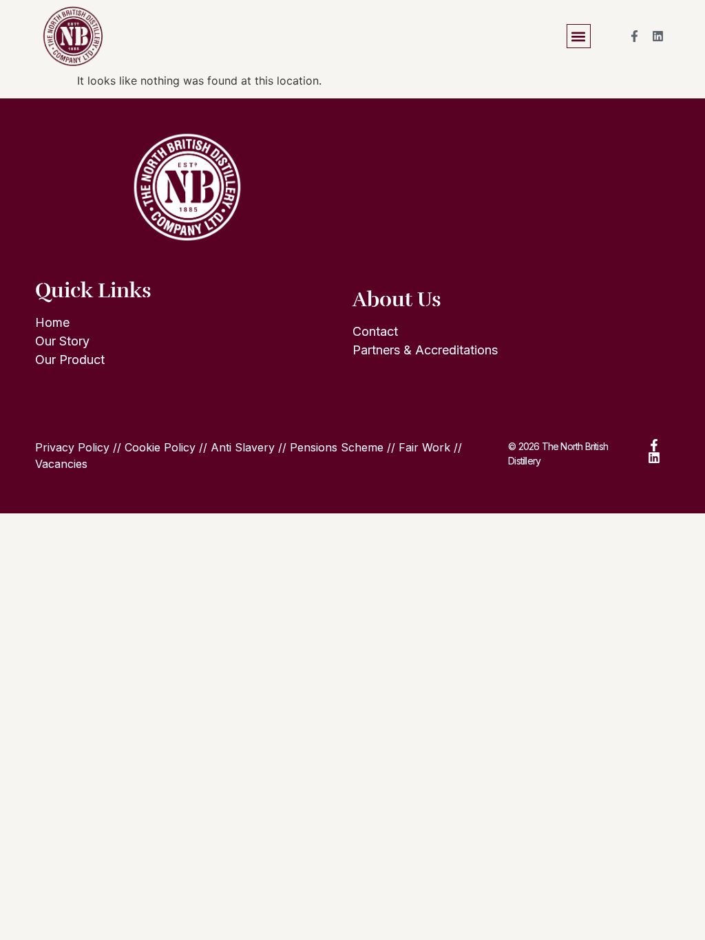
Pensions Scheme (336, 447)
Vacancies (61, 464)
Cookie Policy (160, 447)
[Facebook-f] (634, 36)
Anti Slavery (243, 447)
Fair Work (424, 447)
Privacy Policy (72, 447)
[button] (579, 36)
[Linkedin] (658, 36)
